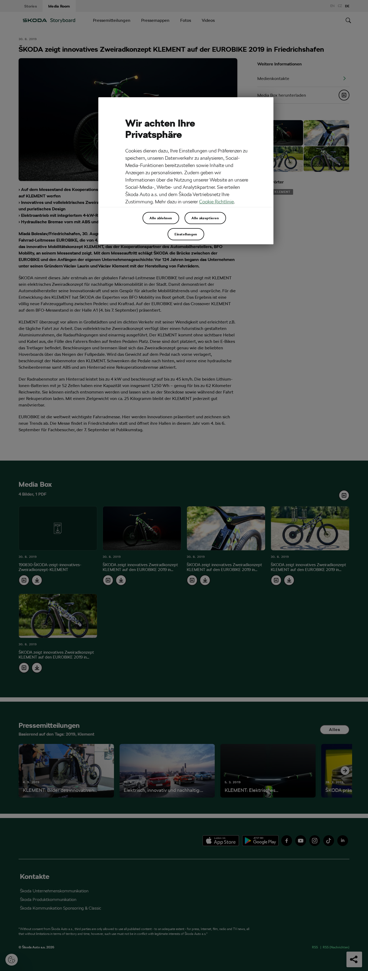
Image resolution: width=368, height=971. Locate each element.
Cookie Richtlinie (216, 201)
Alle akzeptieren (205, 218)
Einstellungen (186, 234)
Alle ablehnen (161, 218)
